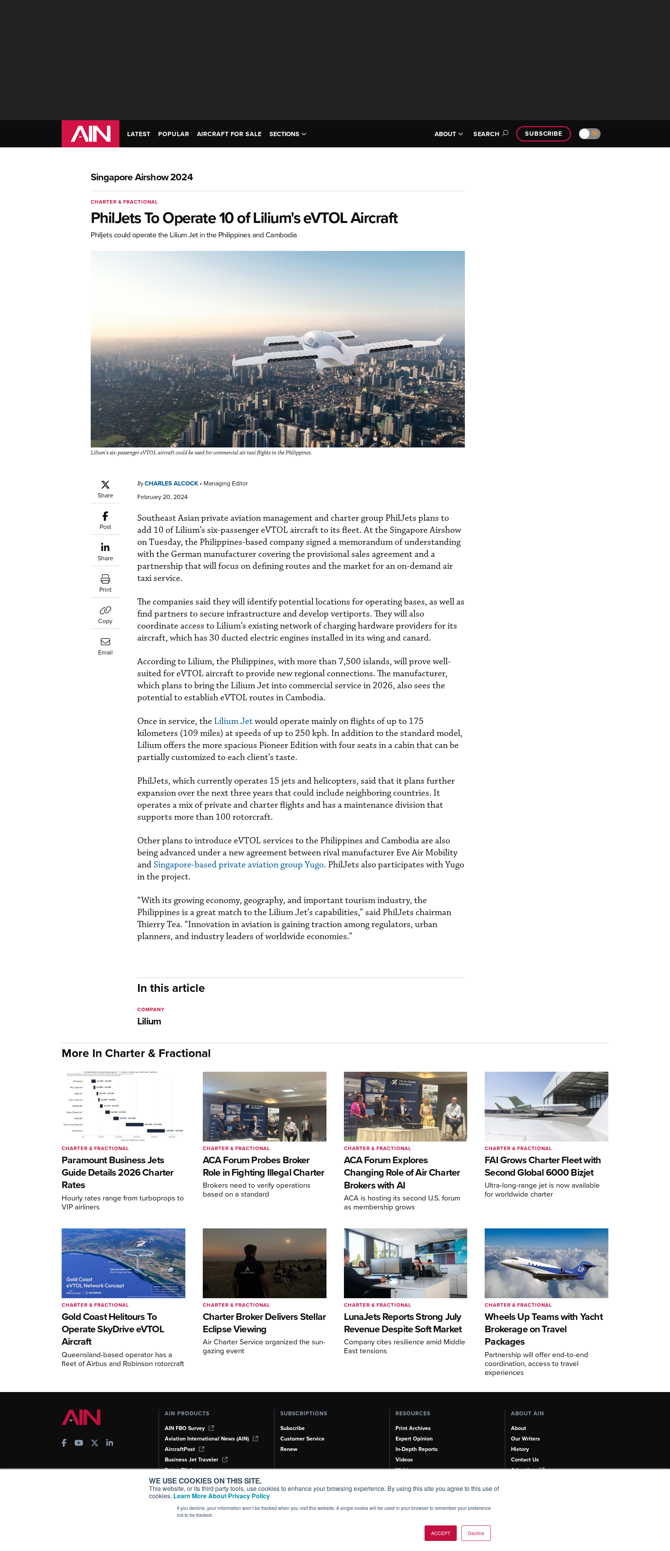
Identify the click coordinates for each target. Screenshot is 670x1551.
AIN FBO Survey (185, 1428)
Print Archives (413, 1428)
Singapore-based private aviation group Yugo (239, 864)
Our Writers (525, 1438)
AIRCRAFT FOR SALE (229, 134)
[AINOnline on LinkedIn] (109, 1444)
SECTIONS (284, 134)
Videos (404, 1459)
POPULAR (173, 134)
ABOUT (445, 134)
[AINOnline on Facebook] (64, 1444)
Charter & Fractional (124, 202)
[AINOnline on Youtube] (78, 1444)
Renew (288, 1449)
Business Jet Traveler (191, 1459)
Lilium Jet (234, 721)
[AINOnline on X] (94, 1444)
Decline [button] (476, 1533)
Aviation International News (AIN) (207, 1438)
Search (486, 134)
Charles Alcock (171, 483)
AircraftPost (180, 1449)
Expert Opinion (414, 1438)
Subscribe (543, 133)
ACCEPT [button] (440, 1533)
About (518, 1428)
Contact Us (525, 1459)
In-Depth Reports (416, 1449)
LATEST (138, 134)
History (520, 1449)
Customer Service (302, 1438)
